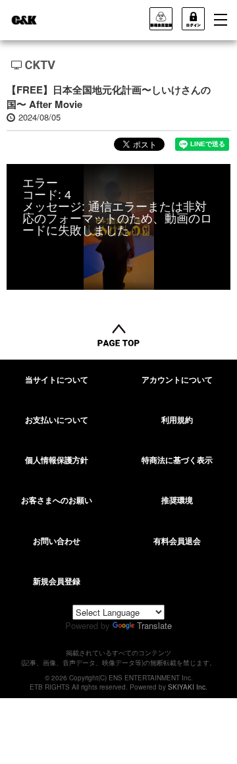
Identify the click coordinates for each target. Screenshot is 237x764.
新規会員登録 (56, 581)
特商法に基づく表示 (177, 460)
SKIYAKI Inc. (187, 687)
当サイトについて (56, 379)
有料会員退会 (177, 541)
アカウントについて (177, 379)
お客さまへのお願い (56, 500)
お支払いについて (56, 419)
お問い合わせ (56, 541)
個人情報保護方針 (56, 460)
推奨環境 (177, 500)
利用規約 (177, 419)
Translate (154, 625)
